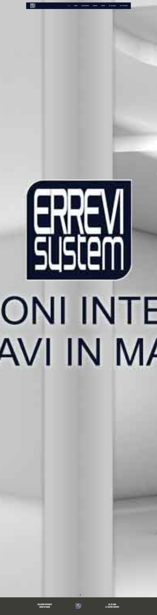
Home (69, 5)
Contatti (103, 5)
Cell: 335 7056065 (124, 5)
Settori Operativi (85, 5)
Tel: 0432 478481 (112, 5)
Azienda (75, 5)
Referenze (95, 5)
